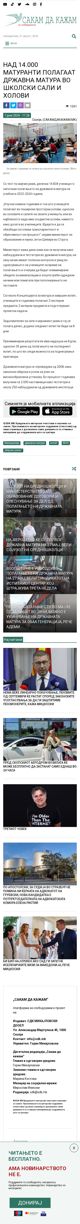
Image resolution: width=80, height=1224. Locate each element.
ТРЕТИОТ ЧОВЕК (15, 829)
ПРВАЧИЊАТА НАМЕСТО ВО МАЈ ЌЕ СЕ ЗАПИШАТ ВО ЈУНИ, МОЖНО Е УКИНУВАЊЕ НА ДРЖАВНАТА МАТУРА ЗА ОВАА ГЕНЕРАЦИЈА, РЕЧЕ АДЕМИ (39, 617)
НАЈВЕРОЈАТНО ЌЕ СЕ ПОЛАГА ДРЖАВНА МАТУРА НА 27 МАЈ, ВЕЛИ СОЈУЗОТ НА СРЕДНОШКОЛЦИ (38, 544)
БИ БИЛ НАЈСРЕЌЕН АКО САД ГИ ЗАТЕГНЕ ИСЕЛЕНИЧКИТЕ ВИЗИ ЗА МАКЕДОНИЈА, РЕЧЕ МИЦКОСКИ (36, 965)
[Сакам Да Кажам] (40, 29)
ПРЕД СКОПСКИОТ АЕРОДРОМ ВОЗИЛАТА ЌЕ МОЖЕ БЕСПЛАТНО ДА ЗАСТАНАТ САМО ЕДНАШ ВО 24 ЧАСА (40, 766)
